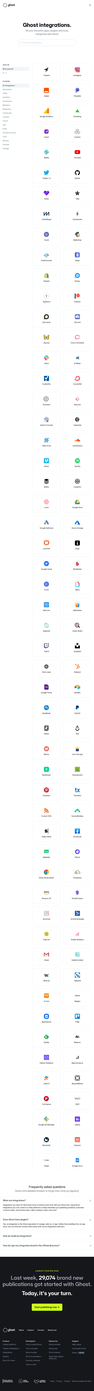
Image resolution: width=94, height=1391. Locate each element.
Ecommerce (7, 101)
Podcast (6, 145)
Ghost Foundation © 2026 (81, 1381)
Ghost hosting (31, 1352)
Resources (52, 1330)
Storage (6, 148)
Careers (40, 1330)
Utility (5, 93)
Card (5, 137)
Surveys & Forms (9, 133)
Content (6, 117)
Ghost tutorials (54, 1344)
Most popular (8, 69)
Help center (76, 1344)
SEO (4, 125)
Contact (67, 1381)
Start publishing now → (47, 1307)
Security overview (33, 1360)
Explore (30, 1330)
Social (5, 121)
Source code (31, 1364)
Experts (6, 1356)
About (21, 1330)
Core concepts (32, 1348)
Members (6, 105)
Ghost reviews (54, 1352)
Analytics (6, 97)
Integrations (7, 1352)
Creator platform (9, 1344)
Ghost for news (9, 1360)
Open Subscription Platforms (56, 1357)
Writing (5, 141)
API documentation (33, 1356)
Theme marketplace (11, 1348)
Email (5, 129)
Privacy (59, 1381)
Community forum (79, 1348)
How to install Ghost (34, 1344)
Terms (52, 1381)
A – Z (5, 73)
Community (7, 113)
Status (78, 1353)
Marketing (7, 109)
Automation (7, 89)
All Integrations (9, 85)
